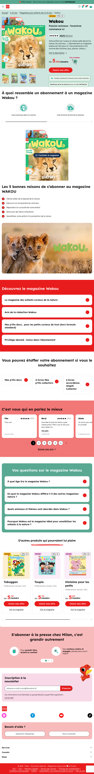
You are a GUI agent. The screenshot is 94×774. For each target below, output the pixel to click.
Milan (4, 757)
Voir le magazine (17, 609)
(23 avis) (66, 36)
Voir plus (44, 431)
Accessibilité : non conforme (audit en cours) (56, 771)
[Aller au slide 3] (23, 78)
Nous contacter (69, 734)
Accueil (5, 13)
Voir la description (56, 53)
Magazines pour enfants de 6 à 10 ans (36, 13)
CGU (20, 769)
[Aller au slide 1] (5, 78)
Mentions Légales (31, 769)
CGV (14, 769)
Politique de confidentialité (69, 769)
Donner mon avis (46, 449)
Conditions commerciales (19, 771)
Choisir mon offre (61, 70)
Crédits (34, 771)
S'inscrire (66, 688)
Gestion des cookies (48, 769)
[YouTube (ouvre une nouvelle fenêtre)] (61, 715)
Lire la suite (9, 698)
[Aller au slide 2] (14, 78)
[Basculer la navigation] (2, 6)
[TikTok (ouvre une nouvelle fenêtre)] (90, 715)
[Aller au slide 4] (32, 78)
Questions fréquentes (25, 734)
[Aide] (79, 6)
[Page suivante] (66, 443)
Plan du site (80, 771)
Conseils (5, 752)
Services (6, 747)
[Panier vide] (90, 7)
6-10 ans (13, 13)
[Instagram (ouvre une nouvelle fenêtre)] (4, 715)
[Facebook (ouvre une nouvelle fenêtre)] (32, 715)
